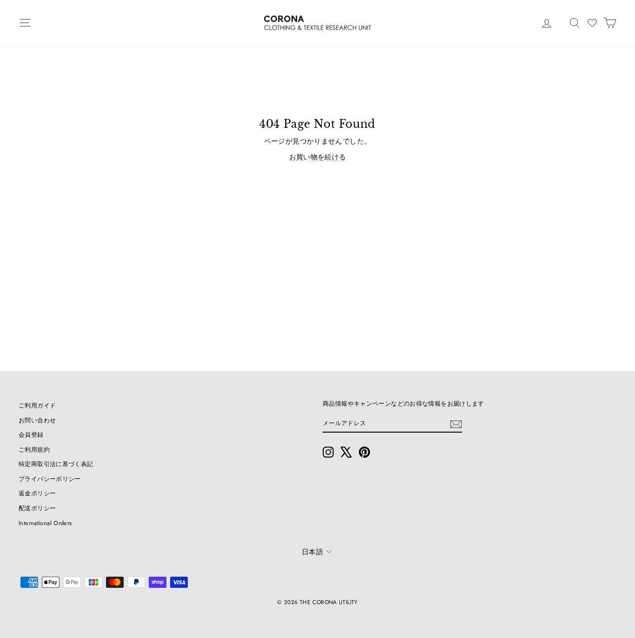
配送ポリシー (37, 508)
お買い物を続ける (317, 157)
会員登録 (31, 434)
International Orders (45, 523)
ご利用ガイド (37, 405)
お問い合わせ (37, 420)
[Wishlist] (592, 22)
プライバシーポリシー (50, 478)
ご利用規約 (34, 449)
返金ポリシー (37, 493)
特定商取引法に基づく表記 (56, 464)
